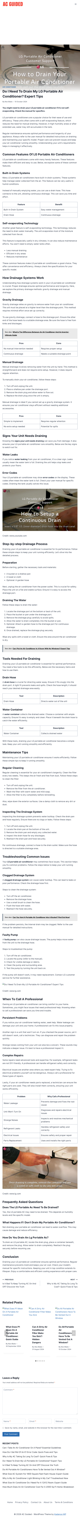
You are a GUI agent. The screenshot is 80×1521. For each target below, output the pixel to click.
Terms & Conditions (64, 1502)
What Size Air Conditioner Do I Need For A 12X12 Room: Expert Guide (34, 1482)
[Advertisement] (40, 24)
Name (7, 1421)
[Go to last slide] (6, 1333)
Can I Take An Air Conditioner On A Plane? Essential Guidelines (31, 1448)
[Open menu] (76, 4)
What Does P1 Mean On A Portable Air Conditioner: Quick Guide (13, 1333)
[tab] (35, 1360)
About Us (48, 1502)
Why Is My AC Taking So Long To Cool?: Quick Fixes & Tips (62, 1283)
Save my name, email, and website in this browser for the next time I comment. (38, 1428)
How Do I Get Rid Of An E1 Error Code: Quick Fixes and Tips (30, 1452)
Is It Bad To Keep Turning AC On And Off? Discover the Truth (19, 1283)
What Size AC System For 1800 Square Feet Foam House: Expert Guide (35, 1474)
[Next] (74, 1333)
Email (32, 1421)
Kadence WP (60, 1514)
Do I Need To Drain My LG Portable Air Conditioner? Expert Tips (32, 1461)
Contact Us (36, 1502)
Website (59, 1421)
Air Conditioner (9, 87)
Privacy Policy (21, 1502)
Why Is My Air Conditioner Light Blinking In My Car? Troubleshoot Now (35, 1478)
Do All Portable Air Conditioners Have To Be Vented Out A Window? (33, 1469)
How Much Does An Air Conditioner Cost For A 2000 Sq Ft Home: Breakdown (38, 1487)
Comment (9, 1390)
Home (10, 1502)
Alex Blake (8, 102)
